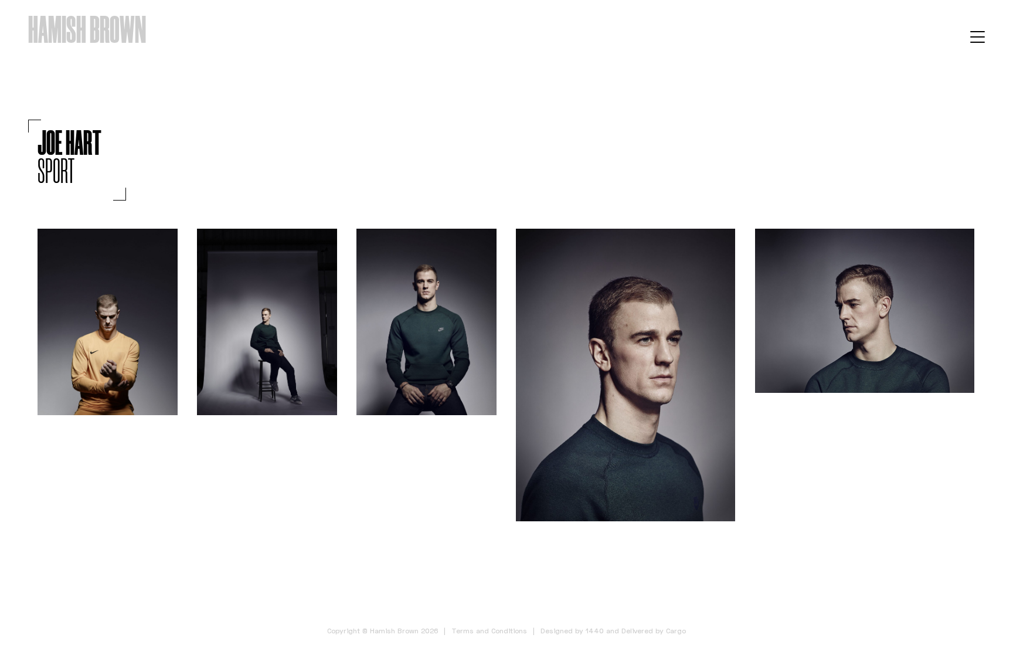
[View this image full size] (107, 322)
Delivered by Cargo (653, 630)
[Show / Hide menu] (977, 36)
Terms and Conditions (489, 630)
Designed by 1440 (572, 630)
